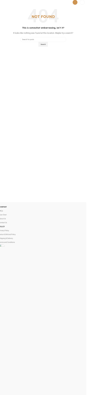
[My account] (82, 2)
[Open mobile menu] (75, 2)
